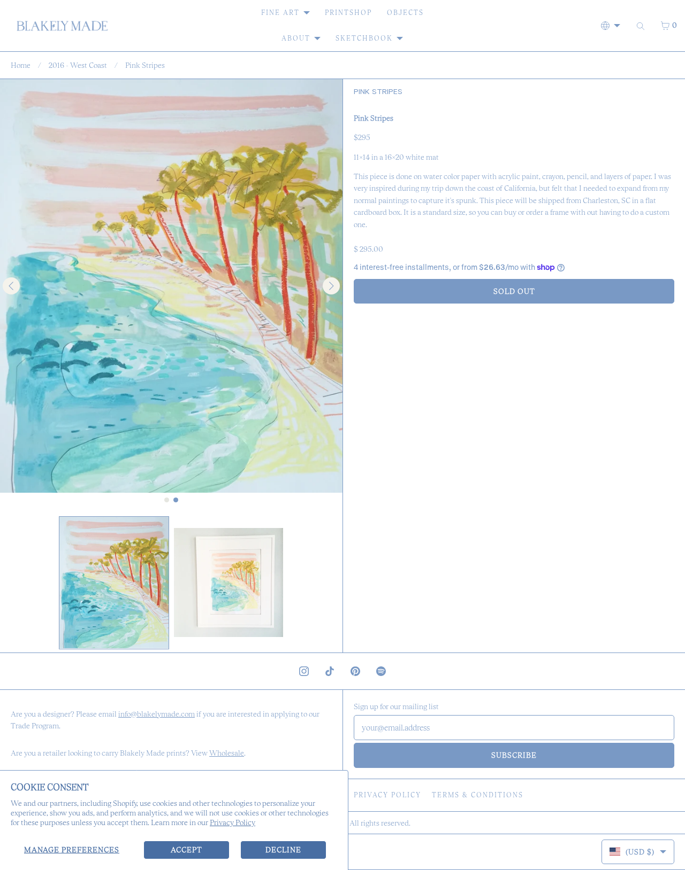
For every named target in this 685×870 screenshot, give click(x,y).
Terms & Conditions (477, 795)
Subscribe (514, 755)
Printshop (348, 13)
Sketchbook (364, 38)
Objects (405, 13)
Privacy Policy (232, 822)
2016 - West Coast (78, 65)
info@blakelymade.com (156, 714)
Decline (283, 849)
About (295, 38)
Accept (186, 849)
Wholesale (226, 753)
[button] (114, 582)
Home (21, 65)
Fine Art (280, 13)
